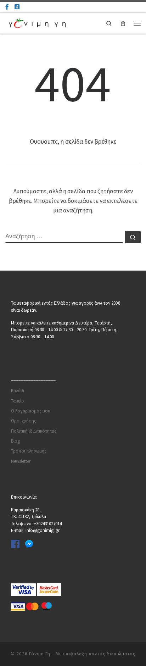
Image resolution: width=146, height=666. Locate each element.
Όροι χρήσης (23, 421)
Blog (15, 441)
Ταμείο (17, 401)
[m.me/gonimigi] (7, 7)
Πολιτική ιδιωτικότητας (33, 431)
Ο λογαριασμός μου (30, 411)
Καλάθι (17, 391)
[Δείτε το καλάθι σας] (123, 23)
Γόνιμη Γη (39, 654)
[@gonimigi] (17, 7)
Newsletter (20, 461)
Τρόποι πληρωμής (28, 451)
